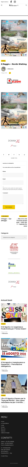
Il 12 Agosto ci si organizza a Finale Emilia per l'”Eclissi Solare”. (14, 328)
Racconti (3, 429)
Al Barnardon (10, 68)
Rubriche (3, 431)
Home (2, 421)
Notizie (3, 427)
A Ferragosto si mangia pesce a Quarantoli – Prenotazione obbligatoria (13, 364)
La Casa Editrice (5, 423)
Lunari (2, 425)
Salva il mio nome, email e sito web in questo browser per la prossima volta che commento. (13, 189)
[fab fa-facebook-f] (10, 2)
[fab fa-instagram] (14, 2)
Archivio (3, 60)
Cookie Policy (4, 456)
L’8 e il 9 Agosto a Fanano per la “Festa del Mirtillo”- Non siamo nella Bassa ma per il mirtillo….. (13, 400)
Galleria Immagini (5, 432)
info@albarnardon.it (9, 445)
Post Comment (8, 207)
